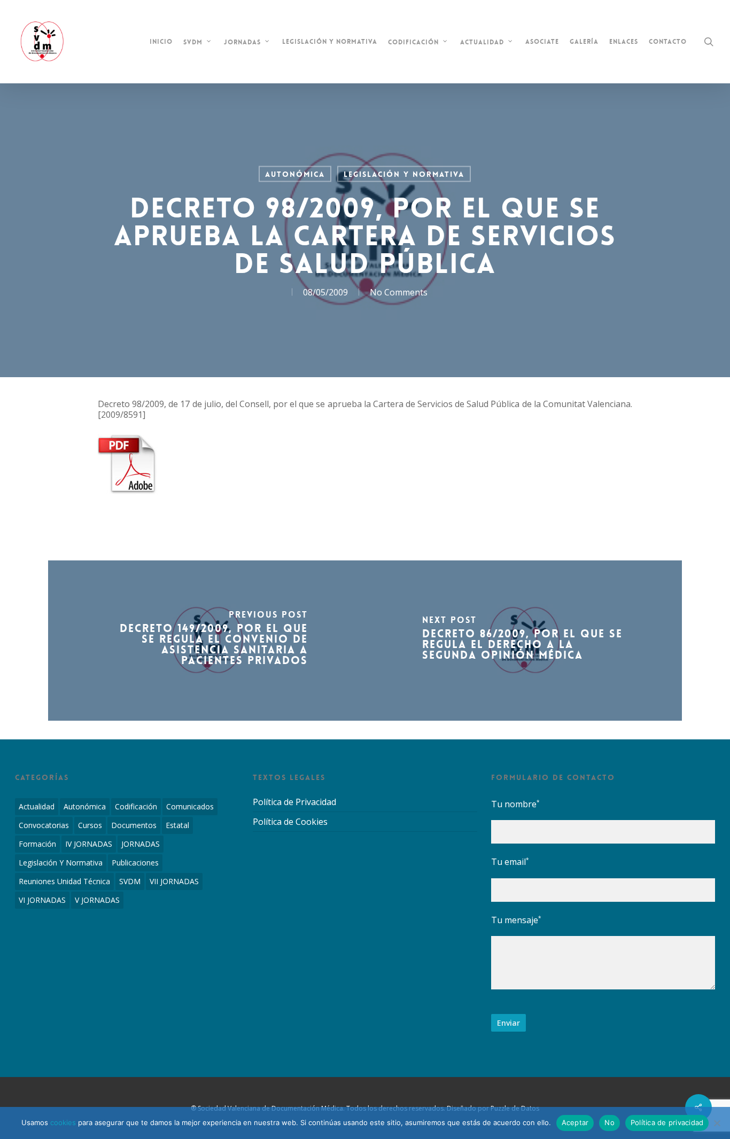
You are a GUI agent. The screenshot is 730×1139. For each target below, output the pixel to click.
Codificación (136, 806)
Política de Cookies (290, 822)
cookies (63, 1122)
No (609, 1122)
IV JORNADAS (88, 844)
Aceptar (575, 1122)
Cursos (90, 825)
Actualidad (37, 806)
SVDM (130, 881)
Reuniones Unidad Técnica (64, 881)
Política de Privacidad (294, 802)
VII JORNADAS (174, 881)
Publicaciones (135, 862)
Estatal (177, 825)
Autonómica (295, 174)
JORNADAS (140, 844)
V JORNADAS (97, 900)
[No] (716, 1123)
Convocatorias (44, 825)
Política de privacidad (667, 1122)
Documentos (134, 825)
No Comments (399, 292)
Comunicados (190, 806)
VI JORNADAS (42, 900)
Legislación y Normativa (404, 174)
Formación (37, 844)
